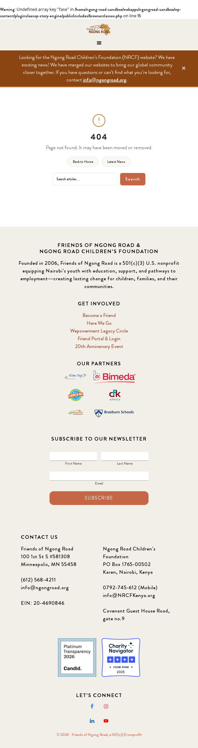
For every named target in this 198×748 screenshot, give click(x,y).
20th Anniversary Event (99, 346)
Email (99, 483)
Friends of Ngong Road (99, 29)
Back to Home (83, 161)
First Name (73, 463)
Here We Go (99, 323)
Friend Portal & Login (99, 338)
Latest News (116, 161)
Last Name (125, 463)
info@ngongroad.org (104, 80)
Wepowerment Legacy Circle (99, 331)
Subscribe (99, 498)
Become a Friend (99, 315)
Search (132, 179)
